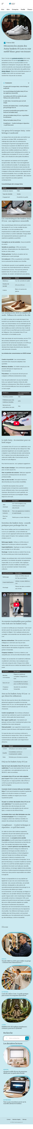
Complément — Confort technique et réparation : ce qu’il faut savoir (16, 124)
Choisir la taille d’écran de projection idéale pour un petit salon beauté (15, 1072)
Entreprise (5, 992)
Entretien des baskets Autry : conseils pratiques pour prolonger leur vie (16, 106)
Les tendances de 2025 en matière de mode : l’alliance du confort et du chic (15, 97)
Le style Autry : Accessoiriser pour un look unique (14, 101)
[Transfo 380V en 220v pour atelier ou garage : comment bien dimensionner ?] (16, 945)
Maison (4, 959)
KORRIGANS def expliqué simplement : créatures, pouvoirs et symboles (14, 1027)
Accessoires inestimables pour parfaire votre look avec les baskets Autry (15, 111)
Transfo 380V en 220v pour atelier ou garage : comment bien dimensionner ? (16, 961)
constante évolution (17, 58)
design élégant (6, 71)
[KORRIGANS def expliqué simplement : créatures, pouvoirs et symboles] (16, 1011)
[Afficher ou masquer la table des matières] (21, 83)
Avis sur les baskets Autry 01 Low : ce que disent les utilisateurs (16, 116)
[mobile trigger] (3, 4)
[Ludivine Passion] (12, 4)
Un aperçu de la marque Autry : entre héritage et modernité (16, 87)
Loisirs (4, 1024)
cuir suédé (21, 60)
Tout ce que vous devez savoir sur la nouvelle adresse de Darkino (14, 1102)
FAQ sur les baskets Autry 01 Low (12, 120)
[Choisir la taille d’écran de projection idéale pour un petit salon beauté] (16, 1056)
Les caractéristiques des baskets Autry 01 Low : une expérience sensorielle (15, 92)
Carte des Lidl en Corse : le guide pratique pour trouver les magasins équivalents (15, 994)
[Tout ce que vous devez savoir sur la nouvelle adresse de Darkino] (16, 1087)
